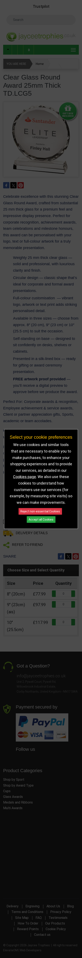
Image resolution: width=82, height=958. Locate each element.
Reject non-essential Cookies (40, 511)
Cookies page (24, 476)
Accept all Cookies (41, 519)
